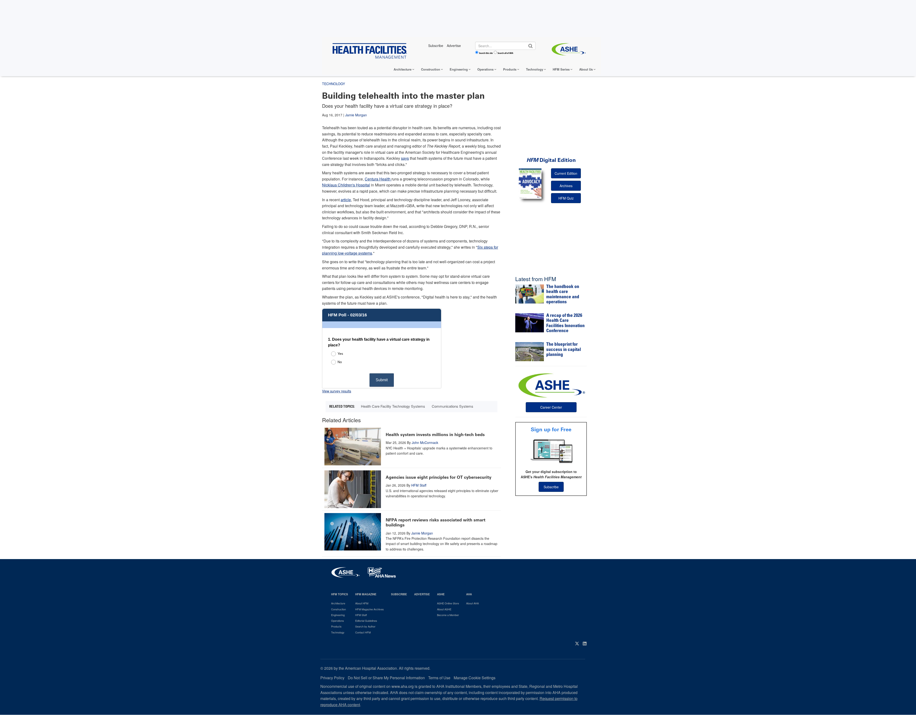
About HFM (361, 603)
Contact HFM (363, 632)
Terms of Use (439, 677)
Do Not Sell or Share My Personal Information (386, 677)
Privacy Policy (332, 677)
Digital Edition (551, 160)
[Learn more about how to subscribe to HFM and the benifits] (551, 451)
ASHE (441, 594)
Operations (485, 69)
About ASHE (444, 609)
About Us (586, 69)
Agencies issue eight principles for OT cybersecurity (438, 477)
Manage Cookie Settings (474, 677)
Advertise (422, 594)
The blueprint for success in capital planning (563, 349)
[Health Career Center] (551, 384)
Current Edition (566, 173)
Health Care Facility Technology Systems (393, 406)
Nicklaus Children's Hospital (346, 185)
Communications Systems (452, 406)
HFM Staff (418, 485)
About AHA (472, 603)
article (346, 199)
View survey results (336, 391)
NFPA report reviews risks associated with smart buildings (435, 522)
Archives (566, 185)
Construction (430, 69)
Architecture (402, 69)
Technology (534, 69)
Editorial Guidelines (366, 620)
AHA (469, 594)
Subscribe (551, 486)
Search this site (486, 52)
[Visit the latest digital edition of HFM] (530, 183)
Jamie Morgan (356, 115)
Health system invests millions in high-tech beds (435, 434)
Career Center (551, 407)
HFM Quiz (566, 198)
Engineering (459, 69)
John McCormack (425, 442)
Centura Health (378, 179)
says (405, 158)
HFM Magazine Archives (369, 609)
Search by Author (365, 626)
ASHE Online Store (448, 603)
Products (509, 69)
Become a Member (448, 615)
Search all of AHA (505, 52)
